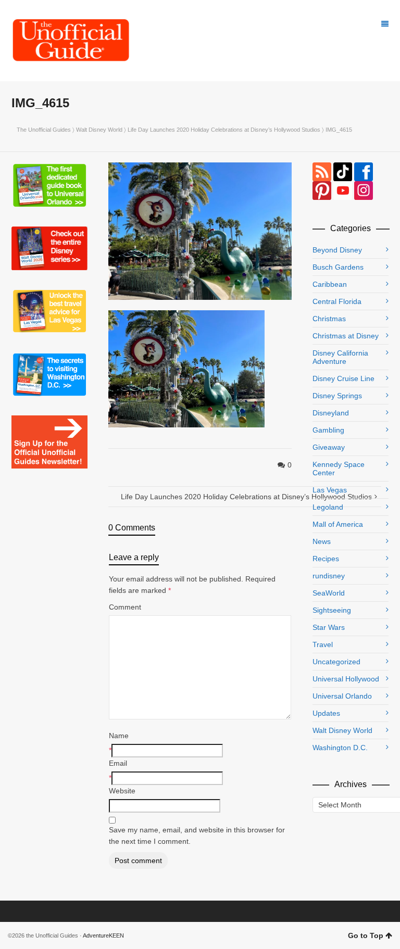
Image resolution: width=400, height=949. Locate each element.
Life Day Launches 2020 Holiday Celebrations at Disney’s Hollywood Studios (224, 129)
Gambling (328, 430)
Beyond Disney (337, 250)
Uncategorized (336, 661)
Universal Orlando (342, 696)
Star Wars (328, 627)
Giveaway (328, 447)
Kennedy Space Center (338, 468)
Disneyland (330, 413)
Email (118, 763)
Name (119, 735)
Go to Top (365, 935)
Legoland (327, 507)
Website (122, 791)
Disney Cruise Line (343, 378)
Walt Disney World (99, 129)
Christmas (329, 318)
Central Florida (336, 301)
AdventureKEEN (103, 935)
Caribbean (329, 284)
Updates (326, 713)
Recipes (325, 558)
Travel (322, 644)
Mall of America (337, 524)
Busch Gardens (338, 267)
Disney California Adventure (340, 357)
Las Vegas (329, 490)
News (321, 541)
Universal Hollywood (345, 679)
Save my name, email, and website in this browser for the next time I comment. (197, 835)
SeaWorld (328, 593)
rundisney (328, 576)
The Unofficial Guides (44, 129)
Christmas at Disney (345, 336)
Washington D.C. (340, 747)
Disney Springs (337, 395)
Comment (125, 607)
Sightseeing (331, 610)
